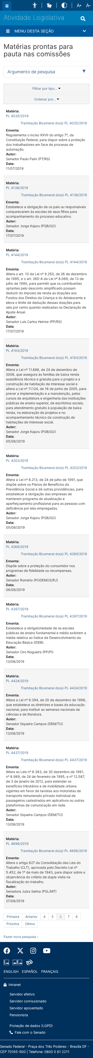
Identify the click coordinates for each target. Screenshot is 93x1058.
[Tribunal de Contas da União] (28, 962)
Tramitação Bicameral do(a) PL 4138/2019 (54, 195)
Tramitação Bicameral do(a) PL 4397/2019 (54, 616)
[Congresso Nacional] (17, 962)
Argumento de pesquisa (31, 71)
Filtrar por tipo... (45, 88)
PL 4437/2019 (17, 753)
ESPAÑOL (30, 971)
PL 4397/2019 (17, 609)
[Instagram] (33, 951)
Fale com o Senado (30, 1032)
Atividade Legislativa (34, 17)
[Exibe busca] (83, 18)
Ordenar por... (45, 99)
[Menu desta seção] (8, 31)
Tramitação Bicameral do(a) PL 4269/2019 (54, 554)
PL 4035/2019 (17, 116)
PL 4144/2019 (17, 255)
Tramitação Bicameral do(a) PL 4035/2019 (54, 123)
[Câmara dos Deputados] (7, 962)
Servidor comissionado (28, 1001)
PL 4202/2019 (17, 460)
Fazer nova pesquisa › (21, 937)
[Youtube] (45, 951)
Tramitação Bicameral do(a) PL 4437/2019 (54, 760)
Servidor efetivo (22, 994)
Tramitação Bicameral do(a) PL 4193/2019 (54, 358)
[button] (34, 5)
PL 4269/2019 (17, 547)
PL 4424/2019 (17, 681)
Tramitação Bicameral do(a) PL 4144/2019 (54, 262)
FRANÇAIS (49, 971)
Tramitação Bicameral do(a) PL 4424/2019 (54, 688)
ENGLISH (11, 971)
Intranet (14, 985)
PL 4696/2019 (17, 844)
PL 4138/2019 (17, 188)
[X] (20, 951)
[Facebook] (9, 951)
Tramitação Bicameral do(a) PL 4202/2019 (54, 468)
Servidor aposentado (26, 1008)
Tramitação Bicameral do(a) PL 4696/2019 (54, 851)
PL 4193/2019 (17, 350)
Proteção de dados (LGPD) (31, 1026)
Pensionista (19, 1015)
